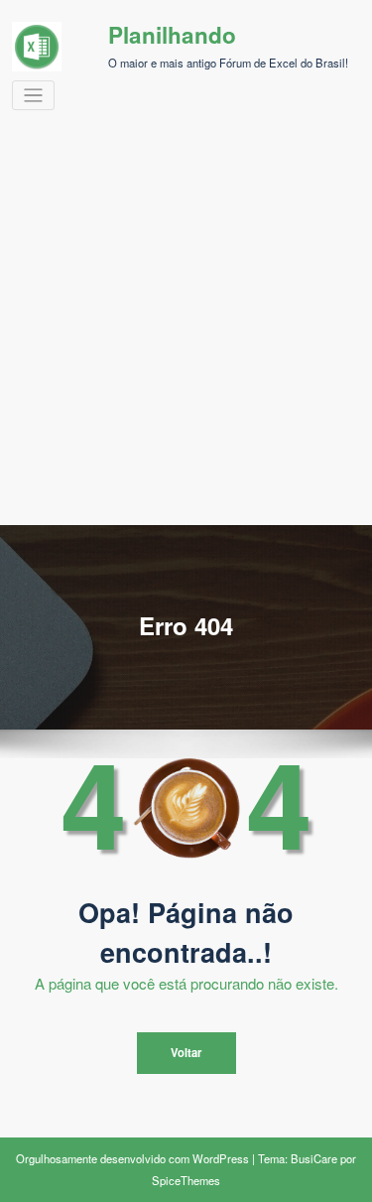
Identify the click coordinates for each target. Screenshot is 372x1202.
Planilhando (172, 35)
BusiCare (314, 1158)
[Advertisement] (186, 329)
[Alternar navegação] (33, 95)
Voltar (186, 1052)
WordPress (220, 1158)
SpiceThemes (186, 1180)
